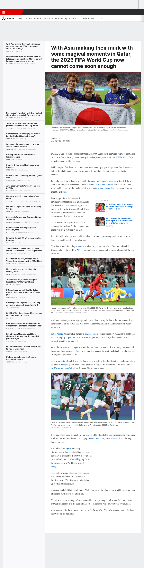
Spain (78, 350)
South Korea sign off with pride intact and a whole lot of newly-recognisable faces (119, 206)
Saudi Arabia (57, 333)
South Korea (124, 167)
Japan (112, 167)
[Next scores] (141, 4)
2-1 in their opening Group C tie (89, 337)
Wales (113, 438)
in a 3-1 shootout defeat (102, 184)
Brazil (64, 191)
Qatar (68, 448)
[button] (135, 12)
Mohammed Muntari (67, 459)
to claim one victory (97, 438)
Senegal (54, 466)
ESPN (15, 12)
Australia (80, 246)
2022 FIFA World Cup (122, 157)
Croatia (102, 180)
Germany (126, 347)
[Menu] (4, 12)
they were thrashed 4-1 (105, 188)
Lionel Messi (92, 333)
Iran (83, 434)
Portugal (64, 364)
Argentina (70, 337)
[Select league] (8, 5)
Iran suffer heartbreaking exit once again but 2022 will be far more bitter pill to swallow (119, 220)
